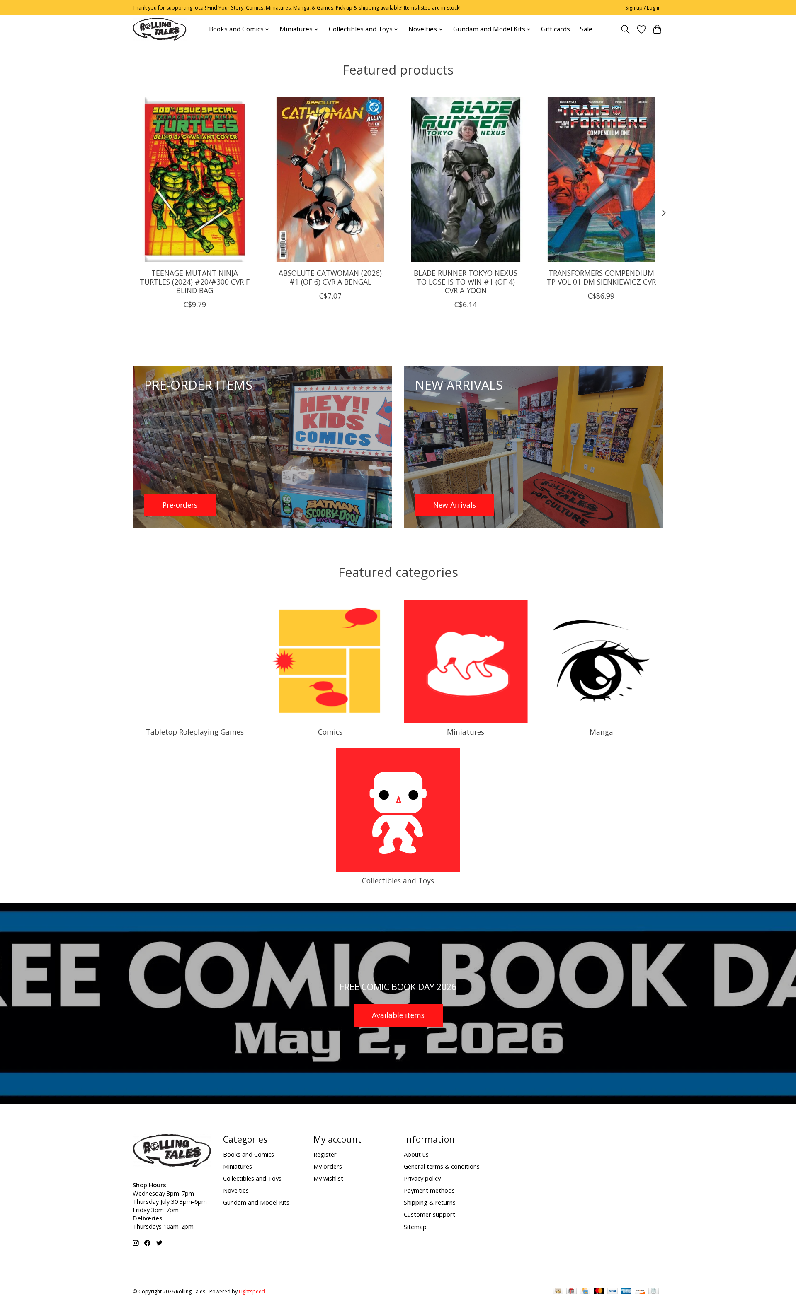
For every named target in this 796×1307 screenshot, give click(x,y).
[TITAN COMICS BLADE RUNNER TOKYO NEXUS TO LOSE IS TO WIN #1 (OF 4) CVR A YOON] (466, 179)
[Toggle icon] (625, 29)
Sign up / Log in (643, 7)
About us (416, 1154)
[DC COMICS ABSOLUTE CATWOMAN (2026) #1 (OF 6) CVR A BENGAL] (330, 179)
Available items (398, 1015)
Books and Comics (248, 1154)
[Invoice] (653, 1292)
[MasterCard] (599, 1292)
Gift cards (555, 29)
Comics (330, 732)
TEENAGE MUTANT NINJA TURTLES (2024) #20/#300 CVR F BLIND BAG (195, 281)
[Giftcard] (571, 1292)
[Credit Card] (585, 1292)
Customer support (429, 1214)
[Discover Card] (640, 1292)
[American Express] (626, 1292)
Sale (586, 29)
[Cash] (558, 1292)
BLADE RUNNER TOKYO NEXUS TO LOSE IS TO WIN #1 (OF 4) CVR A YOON (465, 281)
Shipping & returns (430, 1202)
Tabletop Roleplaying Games (195, 732)
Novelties (236, 1190)
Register (325, 1154)
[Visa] (612, 1292)
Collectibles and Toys (398, 880)
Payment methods (429, 1190)
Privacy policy (422, 1178)
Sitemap (415, 1227)
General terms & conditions (442, 1166)
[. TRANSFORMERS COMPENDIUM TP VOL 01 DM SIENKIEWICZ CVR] (601, 179)
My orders (327, 1166)
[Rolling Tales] (160, 29)
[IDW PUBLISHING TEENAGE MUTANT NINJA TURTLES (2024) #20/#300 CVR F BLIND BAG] (195, 179)
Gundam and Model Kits (256, 1202)
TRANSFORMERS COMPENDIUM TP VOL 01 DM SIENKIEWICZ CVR (601, 277)
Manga (601, 732)
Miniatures (465, 732)
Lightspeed (252, 1291)
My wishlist (328, 1178)
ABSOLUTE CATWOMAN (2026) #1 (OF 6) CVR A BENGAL (330, 277)
